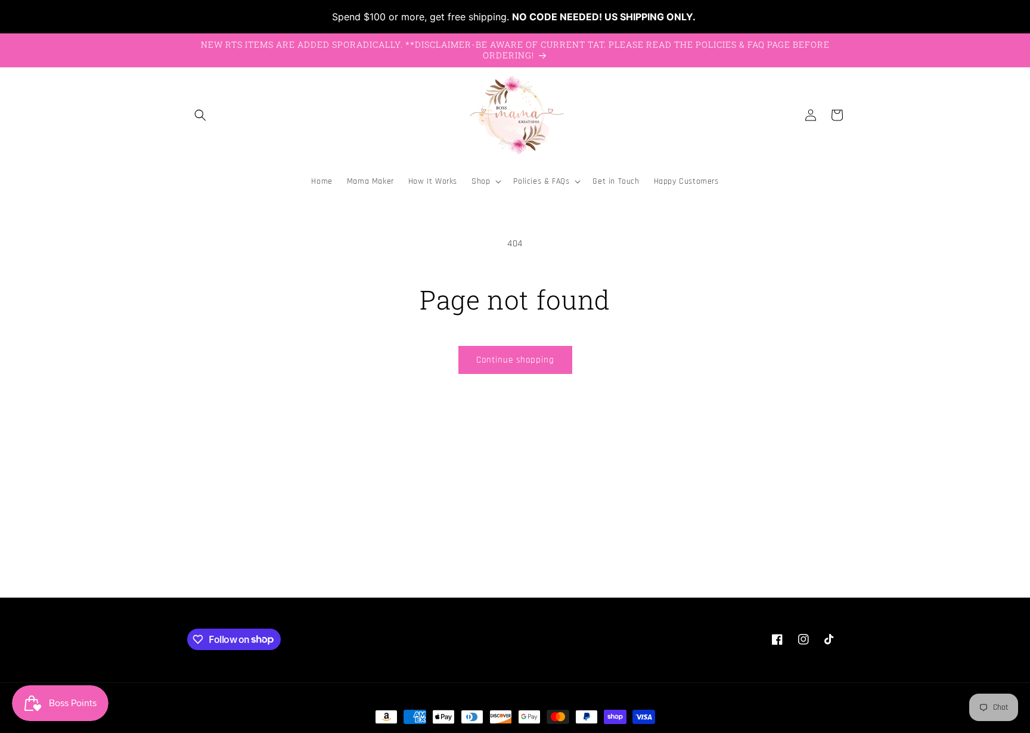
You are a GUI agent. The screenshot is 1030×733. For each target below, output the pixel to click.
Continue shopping (515, 360)
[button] (200, 115)
